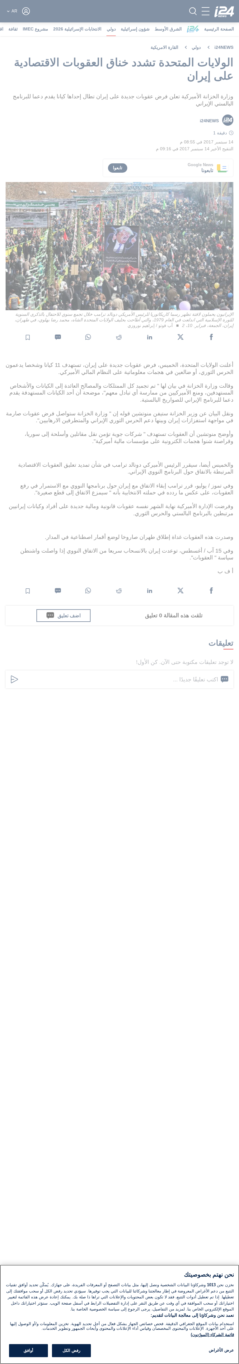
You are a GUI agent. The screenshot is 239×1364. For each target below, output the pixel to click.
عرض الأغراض (221, 1350)
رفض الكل (71, 1350)
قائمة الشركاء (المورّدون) (212, 1334)
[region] (119, 1314)
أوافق (28, 1350)
